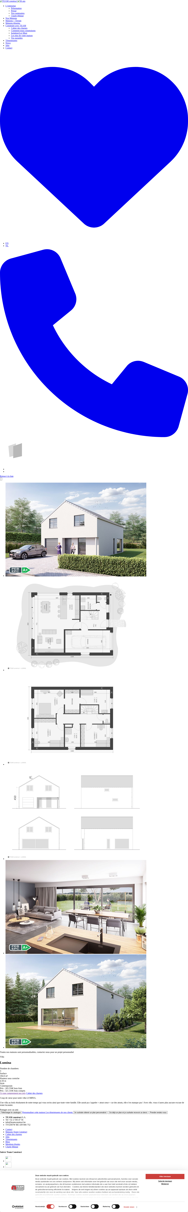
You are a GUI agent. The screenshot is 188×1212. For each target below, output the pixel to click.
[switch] (72, 1206)
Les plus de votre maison (22, 35)
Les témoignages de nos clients (59, 1112)
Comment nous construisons (23, 30)
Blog (8, 1142)
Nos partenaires (17, 13)
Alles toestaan (165, 1176)
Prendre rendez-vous (158, 1112)
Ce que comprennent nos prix (13, 1093)
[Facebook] (8, 1161)
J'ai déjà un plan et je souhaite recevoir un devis (128, 1112)
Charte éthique (17, 16)
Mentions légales (13, 1144)
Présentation (16, 8)
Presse (14, 11)
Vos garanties (17, 38)
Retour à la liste (6, 476)
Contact (9, 48)
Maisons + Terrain (13, 21)
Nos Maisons (11, 18)
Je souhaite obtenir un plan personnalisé (90, 1112)
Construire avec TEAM (16, 25)
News (8, 43)
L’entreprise (11, 6)
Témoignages (11, 40)
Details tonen (129, 1207)
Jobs (7, 45)
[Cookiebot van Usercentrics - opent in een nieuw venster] (18, 1207)
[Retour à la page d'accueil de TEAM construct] (12, 1)
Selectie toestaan (165, 1181)
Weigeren (165, 1184)
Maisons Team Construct (16, 1132)
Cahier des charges (19, 28)
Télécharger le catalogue (11, 1112)
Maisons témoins (13, 23)
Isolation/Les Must (19, 33)
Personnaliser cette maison (34, 1112)
